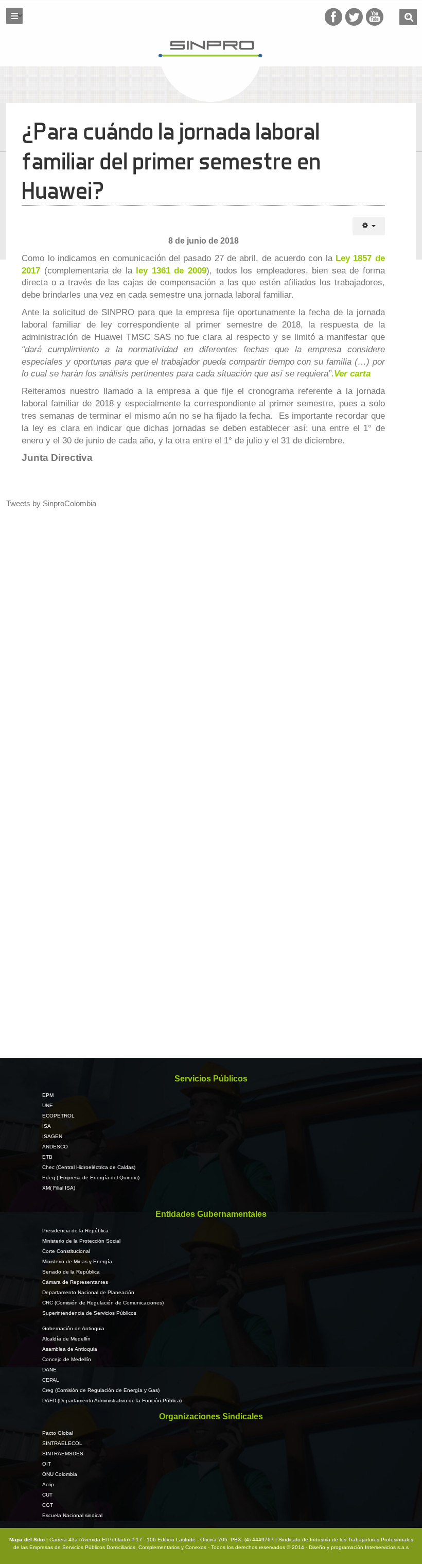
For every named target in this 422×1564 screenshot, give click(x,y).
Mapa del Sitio (27, 1539)
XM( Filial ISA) (58, 1188)
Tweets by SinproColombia (51, 503)
